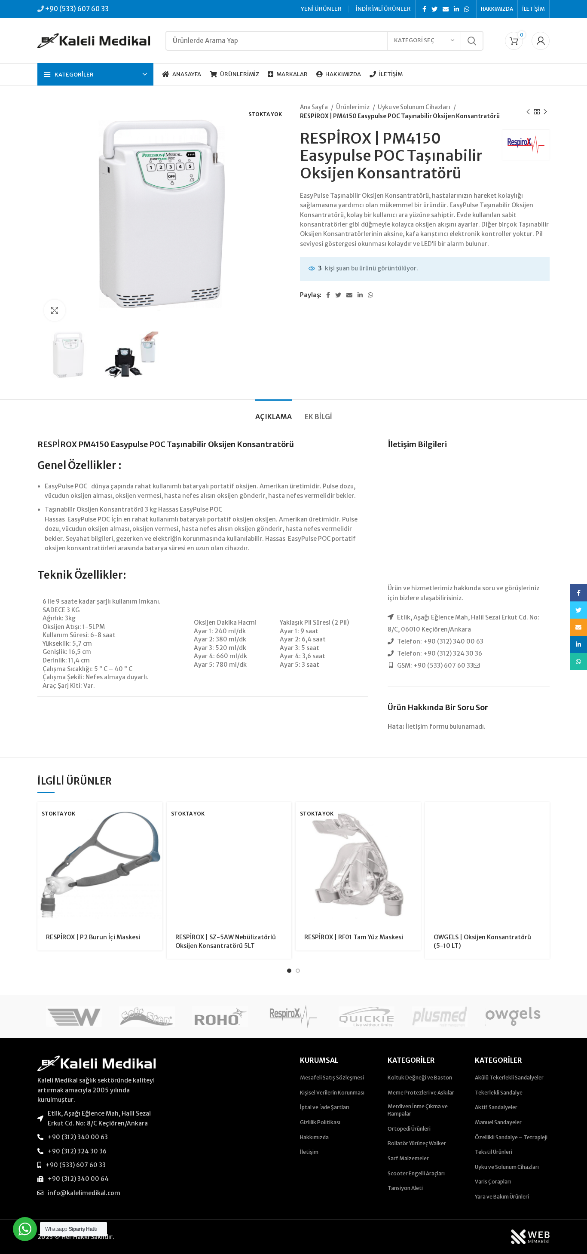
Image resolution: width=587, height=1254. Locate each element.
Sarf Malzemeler (408, 1158)
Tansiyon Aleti (405, 1188)
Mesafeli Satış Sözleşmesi (332, 1077)
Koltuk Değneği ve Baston (420, 1077)
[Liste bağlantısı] (96, 1118)
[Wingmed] (73, 1017)
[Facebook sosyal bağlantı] (424, 9)
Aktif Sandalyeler (496, 1107)
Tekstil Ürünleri (493, 1152)
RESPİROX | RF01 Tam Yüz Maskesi (353, 937)
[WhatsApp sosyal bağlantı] (467, 9)
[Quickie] (366, 1017)
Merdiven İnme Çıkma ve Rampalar (418, 1110)
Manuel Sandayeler (498, 1122)
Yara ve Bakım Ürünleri (502, 1196)
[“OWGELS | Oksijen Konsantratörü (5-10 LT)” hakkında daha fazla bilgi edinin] (543, 816)
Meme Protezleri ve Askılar (421, 1092)
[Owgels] (512, 1017)
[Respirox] (293, 1016)
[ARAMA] (472, 41)
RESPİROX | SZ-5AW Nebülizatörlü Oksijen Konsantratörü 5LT (225, 941)
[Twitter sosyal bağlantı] (434, 9)
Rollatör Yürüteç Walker (417, 1143)
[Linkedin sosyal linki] (456, 9)
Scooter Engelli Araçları (416, 1173)
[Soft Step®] (146, 1017)
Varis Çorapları (493, 1181)
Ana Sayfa (314, 107)
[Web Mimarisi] (530, 1236)
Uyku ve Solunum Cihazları (414, 107)
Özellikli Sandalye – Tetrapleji (511, 1137)
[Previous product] (528, 111)
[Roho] (220, 1017)
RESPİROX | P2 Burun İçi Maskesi (93, 937)
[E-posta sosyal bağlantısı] (445, 9)
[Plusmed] (439, 1017)
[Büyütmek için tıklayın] (54, 310)
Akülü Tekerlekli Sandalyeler (509, 1077)
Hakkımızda (314, 1137)
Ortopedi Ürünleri (409, 1128)
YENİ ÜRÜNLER (321, 8)
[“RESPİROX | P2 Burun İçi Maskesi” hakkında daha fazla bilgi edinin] (156, 816)
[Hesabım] (540, 40)
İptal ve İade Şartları (324, 1107)
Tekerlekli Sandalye (499, 1092)
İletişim (309, 1152)
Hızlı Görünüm (156, 835)
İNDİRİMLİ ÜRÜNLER (383, 8)
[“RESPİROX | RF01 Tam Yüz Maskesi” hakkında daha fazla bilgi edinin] (414, 816)
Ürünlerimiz (353, 107)
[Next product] (545, 111)
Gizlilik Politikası (320, 1122)
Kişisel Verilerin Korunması (332, 1092)
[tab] (273, 412)
